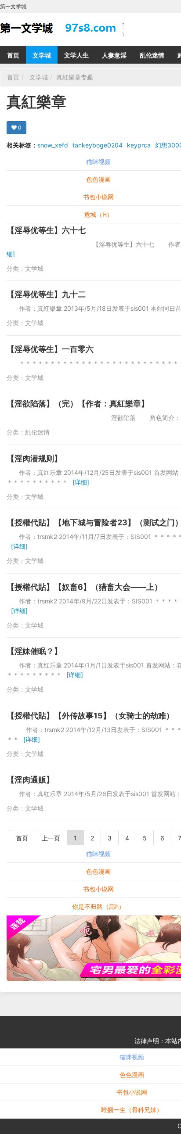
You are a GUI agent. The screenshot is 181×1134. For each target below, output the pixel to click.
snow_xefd (52, 145)
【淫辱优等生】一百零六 (50, 349)
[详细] (80, 482)
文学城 (42, 55)
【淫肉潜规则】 (34, 458)
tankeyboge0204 (97, 145)
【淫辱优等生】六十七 (46, 230)
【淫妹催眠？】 (34, 651)
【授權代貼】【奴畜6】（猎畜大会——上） (84, 587)
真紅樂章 (68, 77)
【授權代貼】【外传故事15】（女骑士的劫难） (90, 715)
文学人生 (76, 55)
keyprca (139, 145)
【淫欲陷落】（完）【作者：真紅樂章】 (78, 403)
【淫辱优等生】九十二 (46, 294)
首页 (13, 55)
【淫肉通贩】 (30, 779)
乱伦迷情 (152, 55)
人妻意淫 (114, 55)
